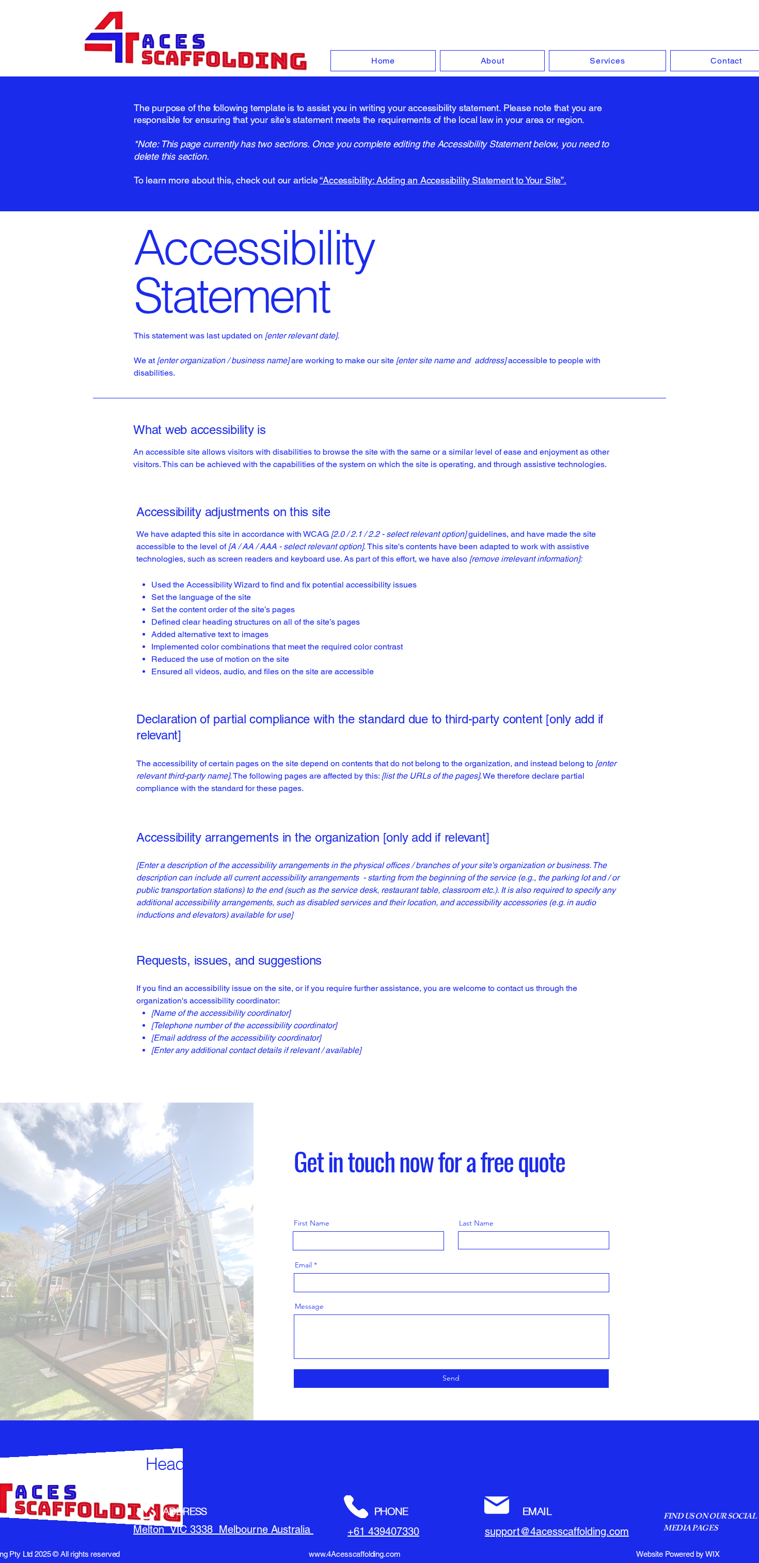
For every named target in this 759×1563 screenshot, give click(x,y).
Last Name (476, 1223)
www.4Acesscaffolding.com (354, 1554)
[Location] (146, 1506)
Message (309, 1306)
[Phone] (356, 1506)
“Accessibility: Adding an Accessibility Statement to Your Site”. (443, 180)
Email (303, 1264)
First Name (311, 1223)
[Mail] (496, 1505)
